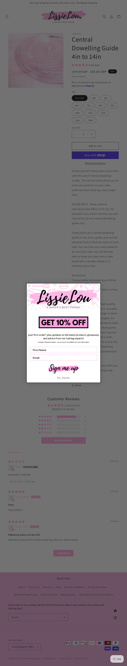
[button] (63, 368)
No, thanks (63, 378)
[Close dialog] (96, 287)
